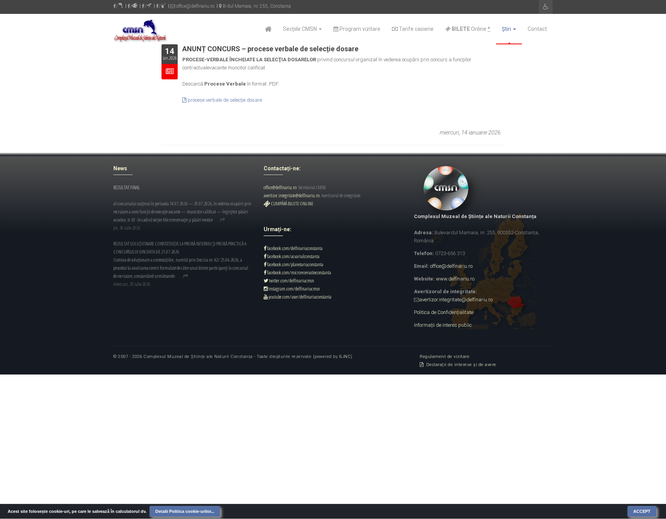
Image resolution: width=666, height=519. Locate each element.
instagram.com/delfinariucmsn (294, 288)
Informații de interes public (443, 325)
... (217, 219)
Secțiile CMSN (300, 29)
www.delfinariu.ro (455, 279)
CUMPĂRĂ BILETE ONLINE (291, 203)
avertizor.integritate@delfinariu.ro (292, 195)
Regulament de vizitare (444, 356)
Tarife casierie (416, 29)
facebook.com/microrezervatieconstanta (298, 272)
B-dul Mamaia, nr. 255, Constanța (256, 6)
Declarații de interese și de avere (460, 364)
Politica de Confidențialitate (443, 312)
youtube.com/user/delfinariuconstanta (299, 296)
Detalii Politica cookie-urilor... (184, 511)
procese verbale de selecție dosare (224, 100)
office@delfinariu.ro (194, 6)
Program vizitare (359, 29)
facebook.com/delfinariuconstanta (294, 248)
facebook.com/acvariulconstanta (293, 256)
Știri (507, 29)
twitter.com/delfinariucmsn (291, 280)
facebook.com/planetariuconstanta (294, 264)
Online (470, 29)
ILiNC (345, 356)
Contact (537, 29)
